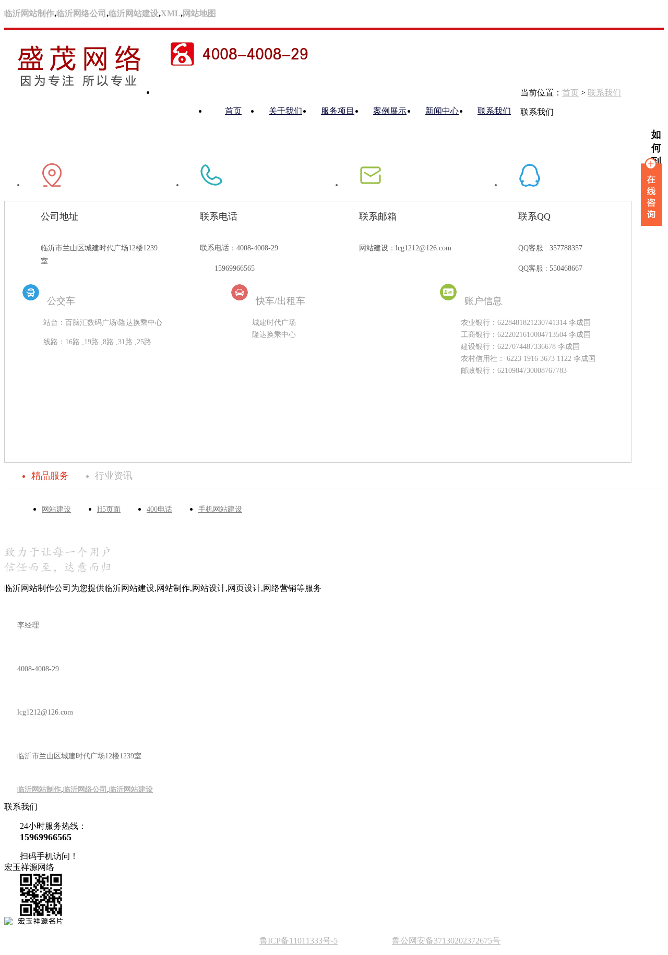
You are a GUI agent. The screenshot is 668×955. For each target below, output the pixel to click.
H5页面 (109, 509)
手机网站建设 (220, 509)
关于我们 (285, 110)
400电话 (159, 509)
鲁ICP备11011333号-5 (298, 940)
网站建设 (56, 509)
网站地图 (199, 13)
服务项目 (337, 110)
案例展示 (390, 110)
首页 (233, 110)
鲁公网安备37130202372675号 (446, 940)
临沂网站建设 (134, 13)
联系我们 (494, 110)
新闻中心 (442, 110)
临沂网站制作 (29, 13)
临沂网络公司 (81, 13)
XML (171, 13)
